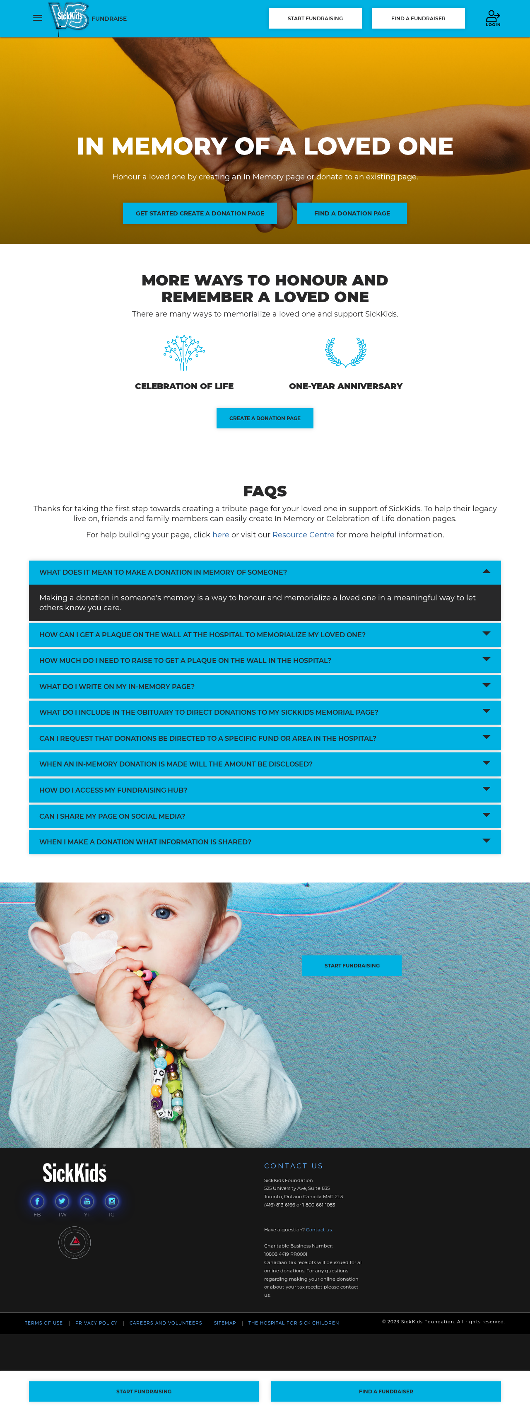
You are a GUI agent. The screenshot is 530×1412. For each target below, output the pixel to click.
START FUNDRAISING (352, 965)
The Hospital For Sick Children (293, 1323)
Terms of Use (44, 1323)
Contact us (319, 1230)
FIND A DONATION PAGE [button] (352, 213)
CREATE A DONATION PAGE (265, 418)
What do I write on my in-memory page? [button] (117, 687)
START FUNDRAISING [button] (315, 18)
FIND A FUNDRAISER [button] (418, 18)
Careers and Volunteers (166, 1323)
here (220, 534)
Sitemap (225, 1323)
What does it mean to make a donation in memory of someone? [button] (163, 572)
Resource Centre (303, 534)
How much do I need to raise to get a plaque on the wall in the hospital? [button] (185, 661)
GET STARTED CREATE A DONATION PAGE (200, 213)
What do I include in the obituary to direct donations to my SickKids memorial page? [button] (208, 712)
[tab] (265, 573)
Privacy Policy (96, 1323)
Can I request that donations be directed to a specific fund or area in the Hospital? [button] (207, 738)
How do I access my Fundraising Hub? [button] (113, 790)
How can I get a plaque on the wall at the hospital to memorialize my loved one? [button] (202, 635)
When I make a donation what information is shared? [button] (145, 842)
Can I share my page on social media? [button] (112, 816)
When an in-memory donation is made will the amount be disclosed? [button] (176, 764)
